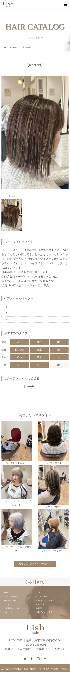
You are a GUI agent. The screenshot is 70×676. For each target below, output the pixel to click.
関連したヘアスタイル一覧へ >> (35, 563)
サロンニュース (41, 596)
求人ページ (40, 604)
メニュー (7, 604)
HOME (6, 593)
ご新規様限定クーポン (12, 608)
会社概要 (39, 608)
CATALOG (14, 47)
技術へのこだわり (10, 600)
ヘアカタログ (9, 612)
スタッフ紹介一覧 (10, 596)
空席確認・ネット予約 (44, 600)
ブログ (38, 593)
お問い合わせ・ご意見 (44, 612)
